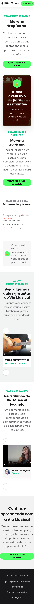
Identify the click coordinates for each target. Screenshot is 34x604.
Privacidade (17, 586)
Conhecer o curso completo (17, 182)
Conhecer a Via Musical (17, 556)
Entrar (17, 3)
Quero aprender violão (17, 64)
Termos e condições (17, 592)
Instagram (17, 597)
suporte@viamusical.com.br (17, 581)
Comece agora (27, 3)
